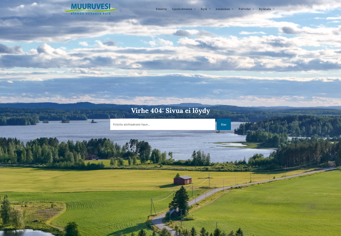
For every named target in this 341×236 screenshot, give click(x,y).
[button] (183, 9)
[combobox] (162, 124)
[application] (194, 9)
